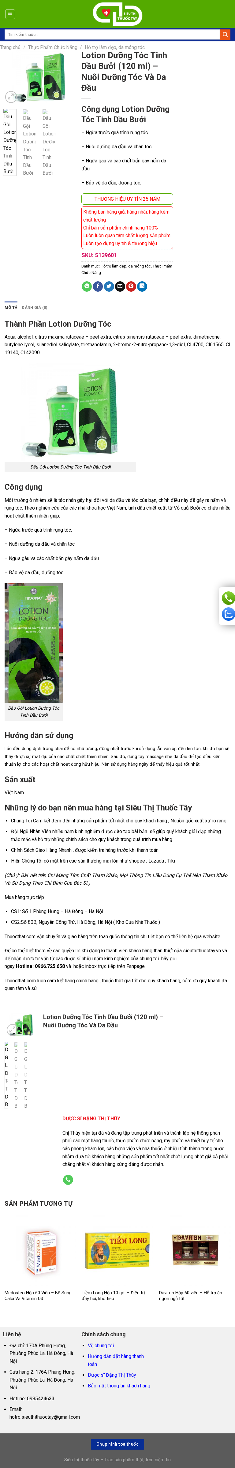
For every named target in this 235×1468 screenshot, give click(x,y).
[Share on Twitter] (109, 286)
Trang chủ (10, 47)
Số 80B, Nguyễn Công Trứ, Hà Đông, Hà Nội (66, 922)
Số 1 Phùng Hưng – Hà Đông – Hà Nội (62, 911)
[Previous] (12, 78)
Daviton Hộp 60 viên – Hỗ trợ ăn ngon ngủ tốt (190, 1295)
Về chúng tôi (101, 1346)
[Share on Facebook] (98, 286)
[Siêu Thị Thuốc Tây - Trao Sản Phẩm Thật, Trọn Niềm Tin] (117, 14)
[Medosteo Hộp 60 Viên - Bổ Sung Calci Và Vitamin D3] (40, 1250)
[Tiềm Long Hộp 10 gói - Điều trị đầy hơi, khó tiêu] (117, 1250)
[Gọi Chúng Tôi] (68, 1180)
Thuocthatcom (20, 981)
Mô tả (11, 307)
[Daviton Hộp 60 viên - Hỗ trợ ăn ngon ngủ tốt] (194, 1250)
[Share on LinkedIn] (142, 286)
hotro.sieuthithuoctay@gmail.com (44, 1417)
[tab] (11, 308)
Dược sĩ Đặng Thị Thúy (112, 1375)
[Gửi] (225, 34)
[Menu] (10, 14)
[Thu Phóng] (11, 97)
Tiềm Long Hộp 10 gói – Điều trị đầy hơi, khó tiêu (113, 1295)
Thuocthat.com (20, 936)
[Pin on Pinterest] (131, 286)
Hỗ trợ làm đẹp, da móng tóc (115, 47)
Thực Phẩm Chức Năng (52, 47)
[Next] (66, 78)
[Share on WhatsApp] (87, 286)
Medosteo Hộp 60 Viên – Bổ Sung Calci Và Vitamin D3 (38, 1295)
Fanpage (135, 966)
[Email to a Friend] (120, 286)
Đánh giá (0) (34, 307)
